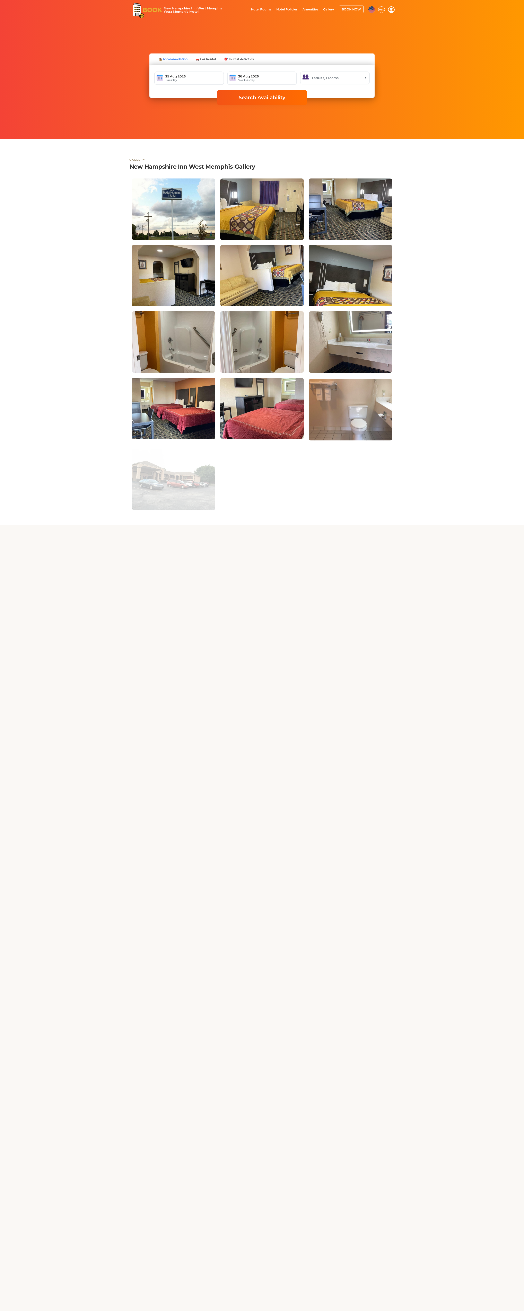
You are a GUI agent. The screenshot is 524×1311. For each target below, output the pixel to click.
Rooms (251, 625)
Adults (301, 625)
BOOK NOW (352, 9)
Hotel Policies (292, 9)
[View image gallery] (173, 209)
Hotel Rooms (268, 9)
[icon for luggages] (371, 9)
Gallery (331, 9)
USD (381, 9)
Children (352, 625)
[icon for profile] (391, 9)
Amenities (314, 9)
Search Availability (262, 97)
